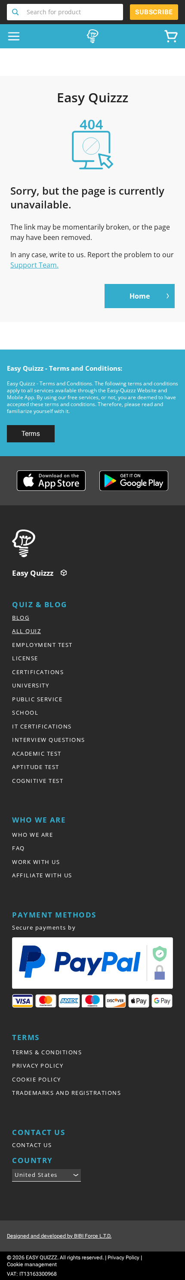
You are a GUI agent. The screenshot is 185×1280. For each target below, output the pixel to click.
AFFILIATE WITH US (42, 875)
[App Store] (51, 481)
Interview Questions (48, 740)
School (25, 712)
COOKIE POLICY (36, 1079)
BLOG (20, 617)
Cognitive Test (37, 781)
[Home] (95, 543)
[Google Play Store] (133, 481)
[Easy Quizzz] (92, 36)
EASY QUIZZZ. (42, 1258)
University (30, 685)
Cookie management (32, 1264)
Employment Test (42, 645)
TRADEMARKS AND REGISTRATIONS (66, 1093)
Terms (31, 433)
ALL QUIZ (26, 631)
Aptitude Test (35, 767)
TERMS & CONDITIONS (47, 1052)
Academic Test (37, 753)
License (25, 658)
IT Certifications (42, 726)
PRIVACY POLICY (37, 1065)
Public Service (37, 699)
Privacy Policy (123, 1258)
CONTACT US (32, 1145)
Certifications (38, 672)
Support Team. (34, 265)
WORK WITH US (36, 862)
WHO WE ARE (32, 835)
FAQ (18, 848)
